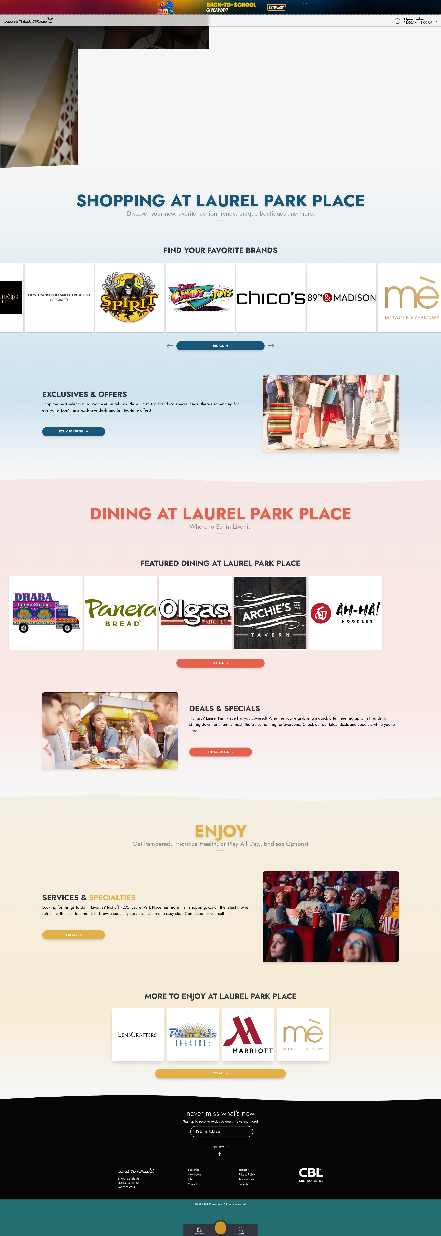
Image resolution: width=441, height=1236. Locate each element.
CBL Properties (213, 1204)
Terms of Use (246, 1179)
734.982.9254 (126, 1187)
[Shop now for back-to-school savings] (276, 7)
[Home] (166, 21)
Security (243, 1184)
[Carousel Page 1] (216, 146)
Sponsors (244, 1170)
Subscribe (193, 1170)
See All (219, 346)
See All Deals (218, 752)
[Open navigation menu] (220, 1228)
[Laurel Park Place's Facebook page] (220, 1153)
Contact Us (194, 1184)
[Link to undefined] (130, 298)
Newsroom (194, 1175)
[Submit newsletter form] (246, 1131)
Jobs (190, 1179)
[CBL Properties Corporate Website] (299, 1175)
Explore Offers (71, 431)
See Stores (220, 98)
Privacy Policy (247, 1175)
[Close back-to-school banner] (305, 3)
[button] (419, 21)
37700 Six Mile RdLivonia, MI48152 (129, 1181)
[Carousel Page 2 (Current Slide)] (224, 146)
